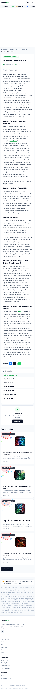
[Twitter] (2, 631)
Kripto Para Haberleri (21, 49)
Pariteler (3, 650)
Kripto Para (4, 647)
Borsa (5, 3)
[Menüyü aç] (32, 2)
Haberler (12, 49)
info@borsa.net (7, 678)
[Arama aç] (28, 2)
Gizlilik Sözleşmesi (6, 676)
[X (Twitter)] (14, 363)
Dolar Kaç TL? (4, 660)
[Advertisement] (17, 27)
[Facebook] (10, 363)
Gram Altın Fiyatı (5, 665)
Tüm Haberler (8, 569)
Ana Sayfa (5, 49)
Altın (2, 644)
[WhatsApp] (19, 363)
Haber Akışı (17, 421)
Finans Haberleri (5, 668)
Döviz (2, 641)
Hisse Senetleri (5, 639)
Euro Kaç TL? (4, 663)
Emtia (2, 652)
